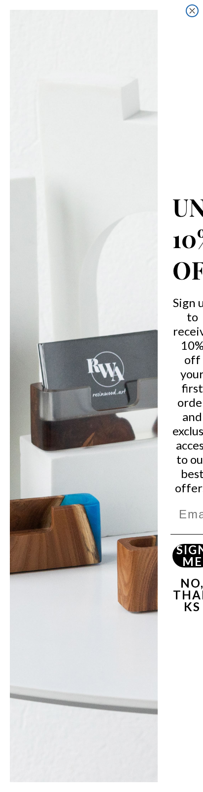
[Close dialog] (192, 11)
